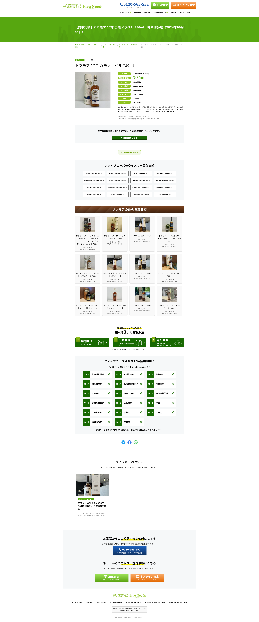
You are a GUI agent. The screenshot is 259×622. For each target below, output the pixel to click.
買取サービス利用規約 (133, 602)
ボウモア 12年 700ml (142, 236)
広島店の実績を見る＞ (94, 194)
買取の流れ (137, 13)
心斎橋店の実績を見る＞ (94, 173)
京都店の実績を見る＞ (141, 173)
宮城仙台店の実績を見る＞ (141, 180)
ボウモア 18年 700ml (142, 305)
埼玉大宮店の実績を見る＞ (117, 180)
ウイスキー (138, 94)
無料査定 (147, 13)
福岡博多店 (138, 90)
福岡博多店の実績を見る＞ (165, 173)
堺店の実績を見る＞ (165, 194)
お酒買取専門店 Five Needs (83, 7)
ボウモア (137, 98)
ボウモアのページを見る (129, 152)
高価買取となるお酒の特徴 (178, 602)
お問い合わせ (101, 602)
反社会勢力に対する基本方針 (155, 602)
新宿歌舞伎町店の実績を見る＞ (94, 180)
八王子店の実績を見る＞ (141, 194)
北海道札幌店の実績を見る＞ (141, 187)
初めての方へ (124, 13)
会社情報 (90, 602)
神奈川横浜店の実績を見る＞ (117, 187)
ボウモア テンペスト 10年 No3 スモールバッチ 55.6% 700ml (169, 238)
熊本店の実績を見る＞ (94, 187)
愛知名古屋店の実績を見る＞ (165, 180)
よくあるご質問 (185, 13)
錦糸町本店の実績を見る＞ (117, 173)
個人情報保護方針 (116, 602)
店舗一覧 (173, 13)
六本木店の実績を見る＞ (117, 194)
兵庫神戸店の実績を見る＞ (165, 187)
